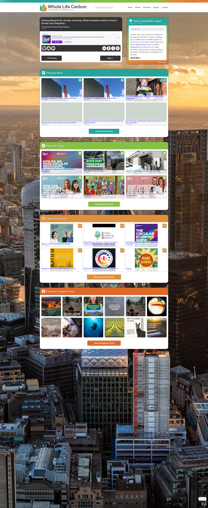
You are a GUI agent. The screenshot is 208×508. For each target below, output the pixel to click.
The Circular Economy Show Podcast (55, 27)
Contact (165, 7)
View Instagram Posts (104, 343)
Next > (110, 58)
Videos (138, 7)
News (130, 7)
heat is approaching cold (140, 44)
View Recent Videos (104, 204)
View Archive (162, 62)
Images (156, 7)
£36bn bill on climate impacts (147, 39)
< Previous (52, 58)
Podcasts (147, 7)
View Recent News (104, 131)
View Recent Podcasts (104, 277)
